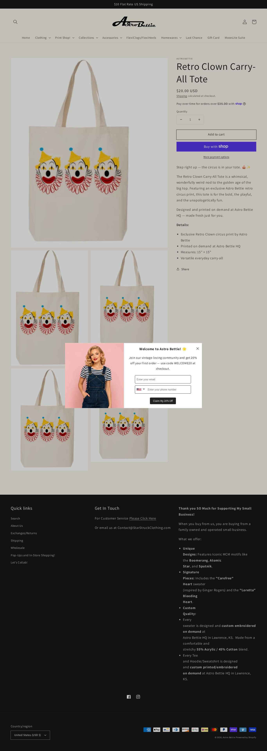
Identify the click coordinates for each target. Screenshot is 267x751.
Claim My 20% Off (163, 401)
